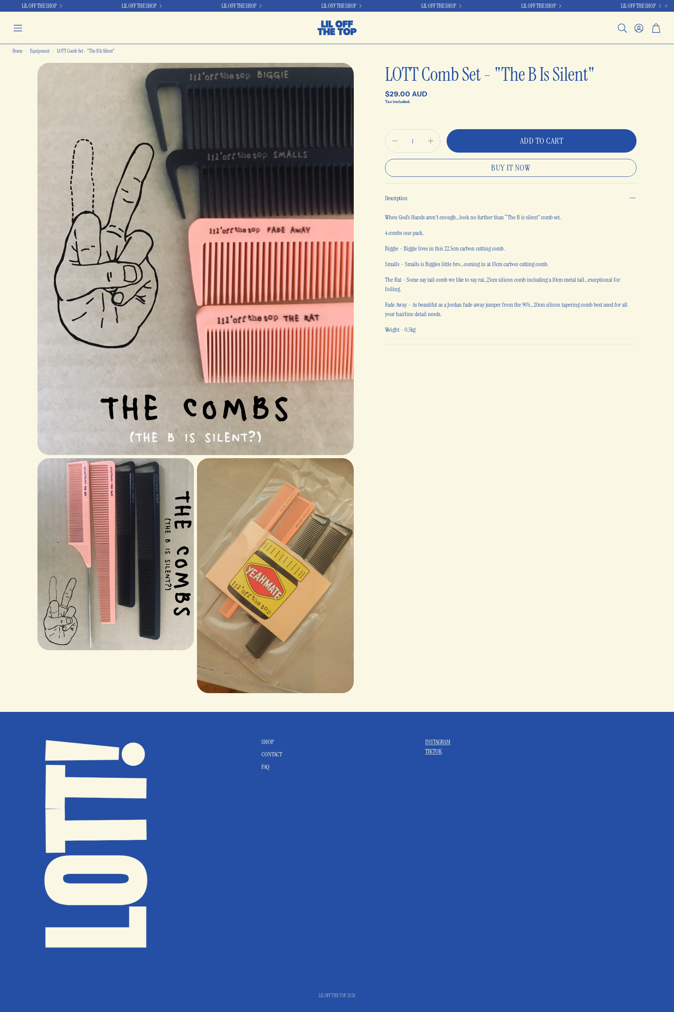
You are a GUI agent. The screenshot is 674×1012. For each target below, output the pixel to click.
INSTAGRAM (438, 742)
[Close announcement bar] (666, 6)
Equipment (40, 51)
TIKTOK (433, 751)
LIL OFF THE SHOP (538, 6)
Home (17, 51)
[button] (17, 28)
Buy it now (510, 167)
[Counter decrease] (395, 141)
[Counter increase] (431, 141)
